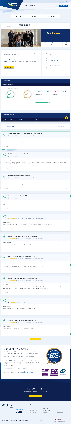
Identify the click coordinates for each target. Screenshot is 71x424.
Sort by (61, 126)
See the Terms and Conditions (27, 372)
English (66, 1)
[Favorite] (66, 117)
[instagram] (19, 412)
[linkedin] (21, 412)
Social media (52, 67)
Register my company (63, 5)
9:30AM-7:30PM (57, 65)
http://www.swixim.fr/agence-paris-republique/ (58, 62)
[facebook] (16, 412)
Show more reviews (35, 339)
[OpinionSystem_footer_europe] (57, 418)
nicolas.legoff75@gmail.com (54, 60)
